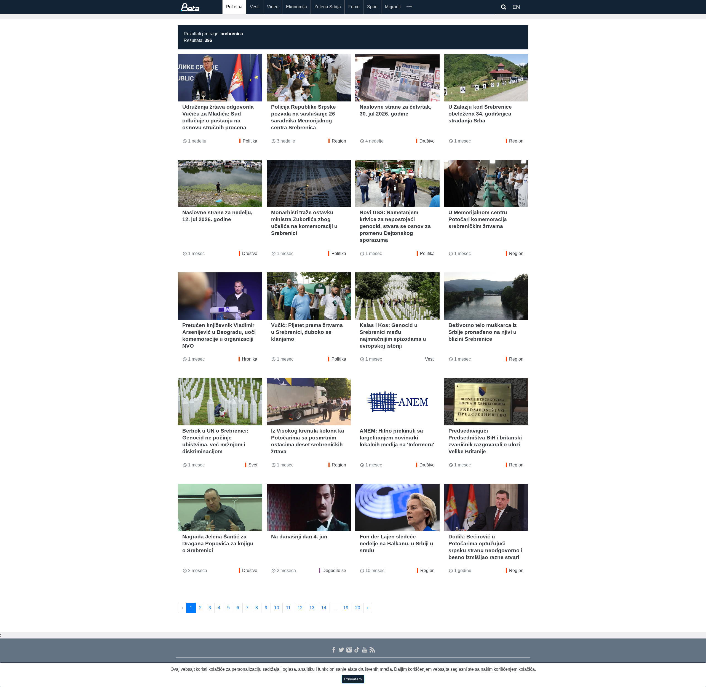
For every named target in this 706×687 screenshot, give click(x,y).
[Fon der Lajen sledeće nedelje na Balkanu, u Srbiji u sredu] (397, 507)
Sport (372, 6)
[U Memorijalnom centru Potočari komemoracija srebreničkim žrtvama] (486, 183)
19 (345, 607)
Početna (234, 6)
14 (323, 607)
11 (288, 607)
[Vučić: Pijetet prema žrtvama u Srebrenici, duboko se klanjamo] (309, 296)
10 (276, 607)
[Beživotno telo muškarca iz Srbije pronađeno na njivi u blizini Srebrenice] (486, 296)
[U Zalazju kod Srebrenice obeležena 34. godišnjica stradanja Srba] (486, 77)
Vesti (255, 6)
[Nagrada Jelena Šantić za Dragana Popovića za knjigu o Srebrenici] (220, 507)
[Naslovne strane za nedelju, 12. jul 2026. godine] (220, 183)
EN (516, 7)
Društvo (427, 141)
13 (311, 607)
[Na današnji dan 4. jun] (309, 507)
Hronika (249, 359)
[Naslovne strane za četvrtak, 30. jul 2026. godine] (397, 77)
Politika (250, 141)
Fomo (354, 6)
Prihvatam (353, 679)
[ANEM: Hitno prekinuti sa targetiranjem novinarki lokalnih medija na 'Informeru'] (397, 401)
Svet (252, 465)
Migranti (393, 6)
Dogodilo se (334, 570)
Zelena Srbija (327, 6)
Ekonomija (296, 6)
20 (357, 607)
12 (300, 607)
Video (273, 6)
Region (339, 141)
